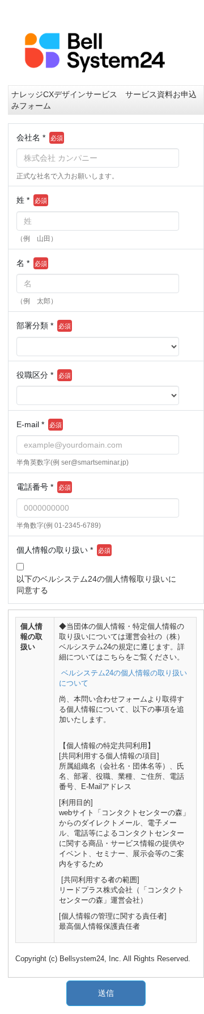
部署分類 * (34, 325)
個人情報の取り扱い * (54, 549)
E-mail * (30, 424)
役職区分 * (34, 374)
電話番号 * (34, 486)
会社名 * (30, 137)
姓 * (22, 200)
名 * (22, 263)
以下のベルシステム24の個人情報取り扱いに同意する (96, 584)
